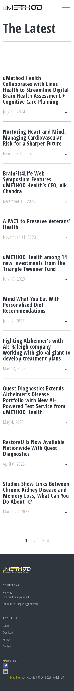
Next (45, 540)
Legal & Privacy (17, 677)
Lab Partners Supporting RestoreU (20, 604)
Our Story (8, 632)
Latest (6, 625)
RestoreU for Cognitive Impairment (16, 594)
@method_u (12, 661)
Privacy (6, 639)
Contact (7, 646)
